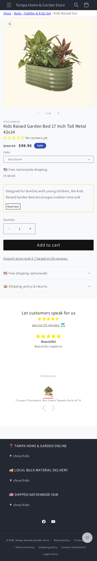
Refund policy (62, 540)
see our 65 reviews (46, 325)
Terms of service (24, 547)
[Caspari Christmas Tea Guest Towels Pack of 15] (48, 388)
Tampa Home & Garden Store (32, 540)
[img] (48, 319)
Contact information (73, 547)
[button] (9, 5)
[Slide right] (58, 113)
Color (6, 152)
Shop (7, 13)
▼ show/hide (19, 456)
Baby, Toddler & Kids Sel (32, 13)
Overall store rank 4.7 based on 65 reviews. (35, 258)
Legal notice (50, 554)
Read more (13, 206)
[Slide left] (39, 113)
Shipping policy (48, 547)
